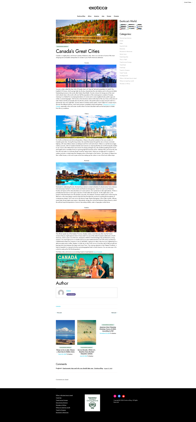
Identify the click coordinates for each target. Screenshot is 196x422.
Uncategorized (124, 76)
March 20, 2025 (62, 354)
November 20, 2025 (105, 333)
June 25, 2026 (83, 356)
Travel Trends (123, 73)
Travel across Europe (125, 62)
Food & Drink (123, 46)
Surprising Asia (124, 57)
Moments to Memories (126, 51)
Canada (58, 306)
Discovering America (62, 46)
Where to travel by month (127, 81)
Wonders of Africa (125, 84)
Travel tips (122, 67)
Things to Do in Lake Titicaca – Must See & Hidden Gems (65, 351)
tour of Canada (98, 252)
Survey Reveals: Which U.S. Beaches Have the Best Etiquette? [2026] (87, 352)
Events (121, 41)
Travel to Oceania (124, 70)
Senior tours (123, 54)
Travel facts (123, 65)
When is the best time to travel (128, 78)
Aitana (68, 290)
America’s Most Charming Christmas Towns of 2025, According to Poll (107, 329)
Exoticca (70, 354)
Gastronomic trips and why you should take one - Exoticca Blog (83, 368)
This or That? (123, 59)
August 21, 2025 (108, 368)
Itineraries (122, 49)
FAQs (121, 43)
